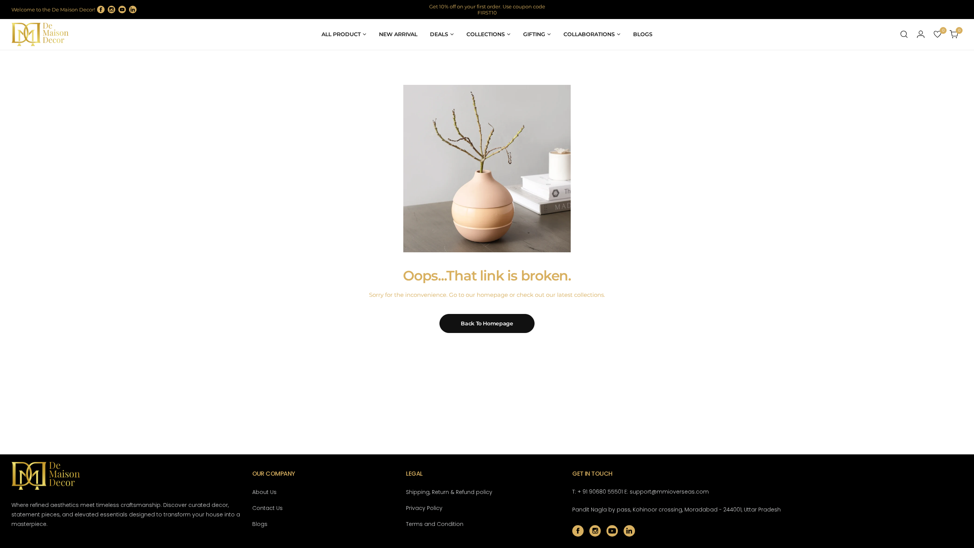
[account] (920, 34)
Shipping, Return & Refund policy (449, 492)
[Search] (904, 34)
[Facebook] (101, 9)
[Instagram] (111, 9)
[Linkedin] (133, 9)
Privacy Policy (424, 508)
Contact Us (267, 508)
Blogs (259, 524)
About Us (264, 492)
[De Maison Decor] (39, 34)
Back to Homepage (487, 323)
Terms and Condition (434, 524)
